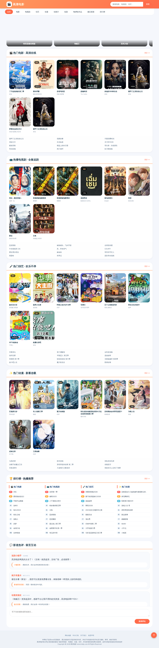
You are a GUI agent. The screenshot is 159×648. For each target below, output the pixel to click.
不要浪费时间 (109, 139)
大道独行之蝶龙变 (63, 468)
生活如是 (60, 142)
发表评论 (142, 621)
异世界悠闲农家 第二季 (65, 464)
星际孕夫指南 (109, 256)
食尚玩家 (12, 355)
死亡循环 (60, 149)
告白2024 (17, 510)
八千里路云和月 (55, 501)
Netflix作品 (77, 12)
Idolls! (123, 524)
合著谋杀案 (109, 245)
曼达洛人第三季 (55, 524)
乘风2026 (89, 506)
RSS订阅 (76, 635)
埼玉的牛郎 (53, 533)
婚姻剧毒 (124, 519)
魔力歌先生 (61, 362)
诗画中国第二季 (91, 524)
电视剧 (27, 12)
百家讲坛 (12, 352)
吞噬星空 (108, 464)
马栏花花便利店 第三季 (93, 533)
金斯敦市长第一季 (55, 528)
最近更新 (90, 12)
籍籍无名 (88, 515)
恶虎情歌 (12, 245)
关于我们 (83, 635)
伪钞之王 (12, 142)
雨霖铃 (11, 256)
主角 (51, 510)
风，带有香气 (62, 249)
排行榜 (102, 12)
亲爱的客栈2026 (91, 492)
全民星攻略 (109, 352)
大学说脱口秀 (90, 528)
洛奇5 (15, 506)
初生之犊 (16, 515)
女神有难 (16, 533)
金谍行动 (16, 528)
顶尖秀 (87, 519)
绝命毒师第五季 (55, 506)
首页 (9, 12)
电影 (18, 12)
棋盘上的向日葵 (62, 145)
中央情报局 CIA (14, 249)
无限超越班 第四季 (111, 359)
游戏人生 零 (125, 506)
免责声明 (91, 635)
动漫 (46, 12)
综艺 (37, 12)
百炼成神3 (13, 468)
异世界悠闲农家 (127, 510)
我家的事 (60, 139)
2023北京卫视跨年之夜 (93, 510)
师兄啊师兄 (125, 496)
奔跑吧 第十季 (14, 359)
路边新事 (124, 515)
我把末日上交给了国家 (113, 468)
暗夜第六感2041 (127, 501)
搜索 (148, 4)
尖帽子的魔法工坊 (15, 464)
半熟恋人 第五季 (63, 355)
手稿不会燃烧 (18, 501)
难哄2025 (53, 496)
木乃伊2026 (109, 142)
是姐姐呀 (108, 355)
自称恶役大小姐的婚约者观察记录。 (134, 492)
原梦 (15, 524)
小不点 (123, 528)
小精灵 (123, 533)
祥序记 (59, 256)
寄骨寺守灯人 (109, 252)
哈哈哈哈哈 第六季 (63, 359)
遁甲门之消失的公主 (16, 139)
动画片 (56, 12)
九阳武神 (12, 461)
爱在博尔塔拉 (14, 252)
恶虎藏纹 (52, 519)
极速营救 (12, 145)
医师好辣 (108, 362)
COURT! (108, 249)
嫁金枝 (59, 252)
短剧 (66, 12)
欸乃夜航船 (109, 149)
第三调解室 (61, 352)
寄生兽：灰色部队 (111, 145)
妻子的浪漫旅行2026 (93, 496)
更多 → (147, 53)
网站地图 (68, 635)
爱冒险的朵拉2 (18, 496)
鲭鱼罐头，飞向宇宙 (64, 245)
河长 (15, 492)
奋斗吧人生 (13, 362)
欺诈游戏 (60, 461)
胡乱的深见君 (109, 461)
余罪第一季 (53, 492)
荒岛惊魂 (12, 149)
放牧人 (15, 519)
